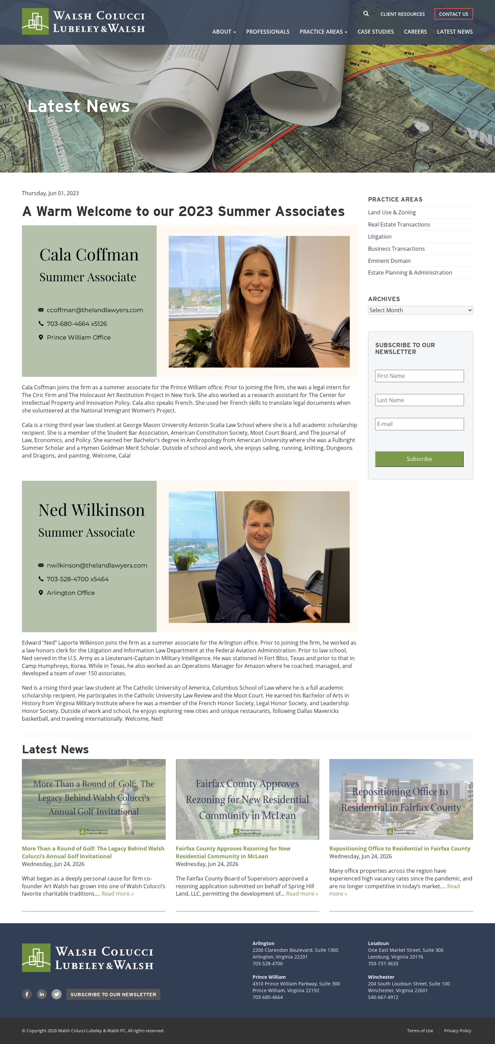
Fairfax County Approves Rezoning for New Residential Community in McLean (233, 852)
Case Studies (376, 31)
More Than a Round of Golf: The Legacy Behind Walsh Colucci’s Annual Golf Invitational (93, 852)
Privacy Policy (457, 1031)
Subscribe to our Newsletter (113, 995)
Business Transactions (396, 248)
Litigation (380, 236)
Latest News (455, 31)
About (222, 31)
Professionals (268, 31)
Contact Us (453, 14)
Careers (415, 31)
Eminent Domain (389, 260)
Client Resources (403, 14)
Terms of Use (420, 1031)
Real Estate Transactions (399, 224)
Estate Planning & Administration (410, 272)
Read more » (118, 893)
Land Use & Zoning (392, 212)
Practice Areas (322, 31)
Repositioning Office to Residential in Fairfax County (399, 848)
